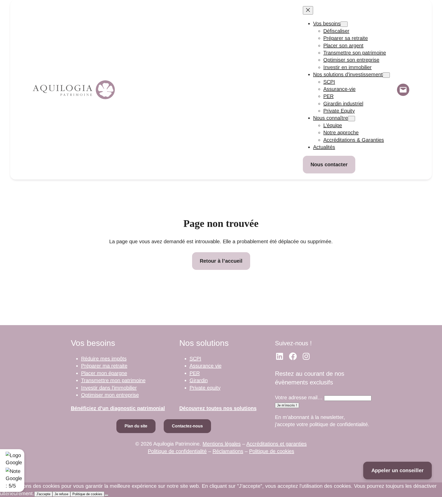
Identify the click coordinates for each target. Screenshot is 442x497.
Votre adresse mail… (299, 397)
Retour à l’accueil (221, 261)
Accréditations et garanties (276, 444)
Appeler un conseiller (397, 470)
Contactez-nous (187, 426)
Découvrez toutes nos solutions (218, 408)
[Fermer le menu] (308, 10)
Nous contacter (329, 164)
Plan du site (136, 426)
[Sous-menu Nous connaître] (351, 118)
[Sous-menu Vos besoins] (344, 24)
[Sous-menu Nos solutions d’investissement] (386, 75)
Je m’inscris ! (287, 405)
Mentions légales (222, 444)
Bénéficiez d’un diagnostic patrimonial (118, 408)
